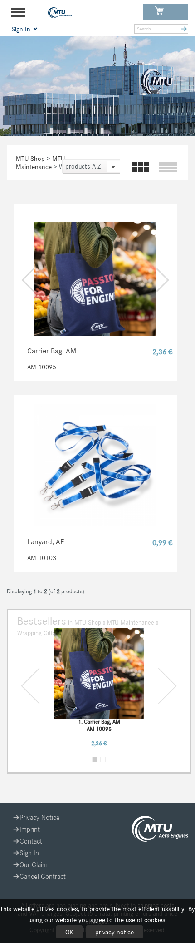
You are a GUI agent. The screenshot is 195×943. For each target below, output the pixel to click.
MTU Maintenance (40, 162)
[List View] (168, 167)
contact (31, 841)
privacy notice (114, 932)
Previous (39, 686)
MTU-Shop (30, 158)
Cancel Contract (43, 876)
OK (69, 932)
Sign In (29, 853)
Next (158, 686)
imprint (30, 829)
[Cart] (165, 12)
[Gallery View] (141, 167)
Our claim (34, 864)
